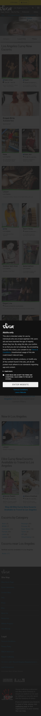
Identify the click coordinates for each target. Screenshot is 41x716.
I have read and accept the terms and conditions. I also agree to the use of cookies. (19, 377)
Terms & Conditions (20, 390)
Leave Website (20, 392)
